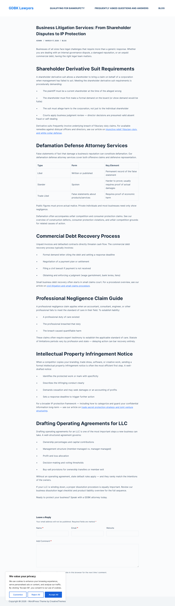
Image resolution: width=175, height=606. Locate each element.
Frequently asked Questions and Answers (121, 8)
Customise (18, 594)
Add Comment (44, 541)
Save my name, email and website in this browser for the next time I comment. (73, 572)
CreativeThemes (58, 601)
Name (39, 528)
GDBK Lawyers (21, 8)
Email (74, 528)
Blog (161, 8)
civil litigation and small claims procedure (68, 285)
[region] (35, 586)
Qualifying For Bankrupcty (67, 8)
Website (110, 528)
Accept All (53, 594)
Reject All (36, 594)
